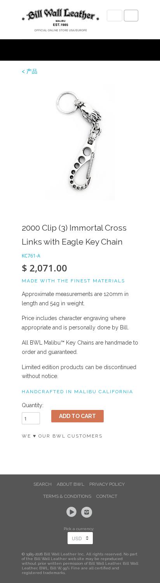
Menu (114, 15)
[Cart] (131, 15)
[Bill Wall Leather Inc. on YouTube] (73, 512)
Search (42, 484)
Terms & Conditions (67, 496)
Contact (106, 496)
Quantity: (32, 405)
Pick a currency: (80, 529)
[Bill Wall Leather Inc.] (60, 21)
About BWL (70, 484)
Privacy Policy (107, 484)
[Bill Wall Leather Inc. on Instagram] (88, 512)
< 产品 (29, 71)
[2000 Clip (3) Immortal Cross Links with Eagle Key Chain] (80, 142)
